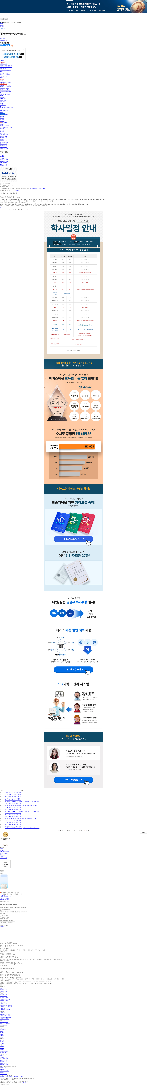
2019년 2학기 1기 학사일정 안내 (13, 824)
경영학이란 (3, 97)
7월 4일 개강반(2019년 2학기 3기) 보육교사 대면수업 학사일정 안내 (21, 818)
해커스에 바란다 (4, 1051)
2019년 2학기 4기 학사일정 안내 (13, 816)
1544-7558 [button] (2, 895)
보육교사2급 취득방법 (5, 82)
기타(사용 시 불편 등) (7, 920)
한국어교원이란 (4, 73)
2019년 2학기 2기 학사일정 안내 (13, 822)
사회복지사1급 (3, 40)
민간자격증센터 (4, 148)
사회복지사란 (3, 64)
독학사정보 (3, 1035)
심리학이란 (3, 105)
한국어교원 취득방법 (5, 74)
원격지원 (2, 848)
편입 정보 (2, 102)
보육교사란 (3, 80)
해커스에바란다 (4, 134)
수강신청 (2, 118)
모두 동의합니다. (6, 183)
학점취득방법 (3, 996)
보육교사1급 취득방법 (5, 85)
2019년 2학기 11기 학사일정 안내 (13, 798)
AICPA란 (2, 1032)
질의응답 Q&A (3, 136)
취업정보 (2, 131)
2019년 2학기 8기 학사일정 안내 (13, 807)
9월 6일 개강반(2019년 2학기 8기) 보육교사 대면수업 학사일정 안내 (21, 805)
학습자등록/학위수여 (5, 997)
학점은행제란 (3, 994)
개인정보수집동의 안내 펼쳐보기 (38, 188)
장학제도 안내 (3, 991)
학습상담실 (3, 156)
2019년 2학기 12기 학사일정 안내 (13, 796)
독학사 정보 (3, 100)
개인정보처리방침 (4, 1071)
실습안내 (2, 124)
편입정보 (2, 1037)
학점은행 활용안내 (4, 1000)
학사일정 (2, 139)
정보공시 (2, 1072)
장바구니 (2, 27)
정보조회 (24, 1082)
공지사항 (2, 130)
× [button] (0, 891)
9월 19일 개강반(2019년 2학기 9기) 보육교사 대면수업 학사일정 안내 (22, 801)
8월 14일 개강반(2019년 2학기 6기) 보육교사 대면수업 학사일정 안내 (22, 811)
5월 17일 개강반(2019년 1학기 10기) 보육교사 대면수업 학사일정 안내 (22, 828)
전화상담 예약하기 (4, 899)
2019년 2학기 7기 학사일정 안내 (13, 809)
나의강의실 (3, 28)
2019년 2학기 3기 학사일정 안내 (13, 820)
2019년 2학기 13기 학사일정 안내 (13, 794)
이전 (2, 19)
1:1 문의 (2, 121)
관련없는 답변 (5, 917)
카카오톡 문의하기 (4, 898)
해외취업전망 (3, 76)
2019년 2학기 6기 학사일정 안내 (13, 813)
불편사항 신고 (3, 1074)
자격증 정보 (3, 98)
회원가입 (2, 25)
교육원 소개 (3, 1068)
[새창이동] (8, 181)
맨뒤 (88, 830)
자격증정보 (3, 1034)
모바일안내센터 (4, 142)
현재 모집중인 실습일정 (6, 127)
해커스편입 (3, 38)
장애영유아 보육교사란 (5, 87)
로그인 (1, 23)
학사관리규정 (3, 990)
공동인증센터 (3, 141)
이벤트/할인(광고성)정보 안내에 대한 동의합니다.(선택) (15, 188)
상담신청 (17, 190)
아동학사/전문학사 (4, 88)
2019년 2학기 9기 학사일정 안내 (13, 803)
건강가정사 (3, 68)
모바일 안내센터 (4, 853)
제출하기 (2, 926)
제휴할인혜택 (3, 858)
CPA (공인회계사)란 (5, 94)
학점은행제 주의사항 (5, 999)
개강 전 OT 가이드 (4, 851)
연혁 (1, 988)
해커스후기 (3, 1049)
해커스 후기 (3, 133)
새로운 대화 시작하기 (5, 896)
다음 (6, 19)
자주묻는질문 (3, 145)
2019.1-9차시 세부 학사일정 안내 (13, 826)
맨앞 (59, 830)
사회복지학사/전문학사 (5, 70)
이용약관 (2, 1069)
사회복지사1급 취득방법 (6, 67)
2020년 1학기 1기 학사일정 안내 (13, 792)
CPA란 (1, 1031)
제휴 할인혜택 (3, 147)
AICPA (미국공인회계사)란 (6, 107)
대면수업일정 (3, 83)
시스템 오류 (5, 918)
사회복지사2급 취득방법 (6, 65)
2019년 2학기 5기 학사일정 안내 (13, 815)
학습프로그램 (3, 144)
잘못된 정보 (5, 915)
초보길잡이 (3, 62)
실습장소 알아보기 (4, 125)
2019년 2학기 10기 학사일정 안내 (13, 800)
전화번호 (2, 190)
